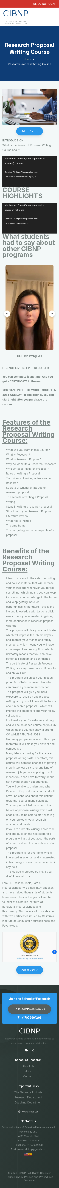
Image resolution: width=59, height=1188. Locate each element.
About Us (28, 1066)
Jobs (28, 1071)
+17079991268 (31, 1017)
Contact (28, 1076)
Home (27, 59)
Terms (10, 1177)
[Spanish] (30, 1154)
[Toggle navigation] (55, 16)
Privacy (18, 1177)
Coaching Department (28, 1102)
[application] (29, 171)
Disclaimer (29, 1180)
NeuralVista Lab (30, 1111)
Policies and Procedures (38, 1177)
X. (33, 1050)
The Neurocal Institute (28, 1092)
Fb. (27, 1050)
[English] (26, 1154)
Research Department (28, 1097)
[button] (52, 313)
